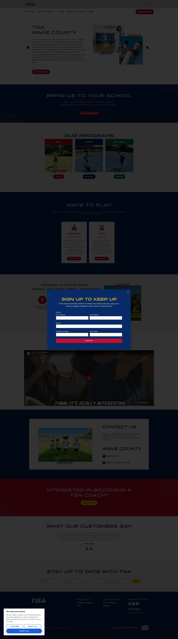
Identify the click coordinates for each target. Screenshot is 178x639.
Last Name (94, 315)
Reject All (32, 626)
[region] (24, 622)
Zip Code (94, 331)
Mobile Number (63, 331)
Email (59, 323)
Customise (14, 626)
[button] (128, 292)
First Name (60, 315)
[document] (89, 319)
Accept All (24, 631)
